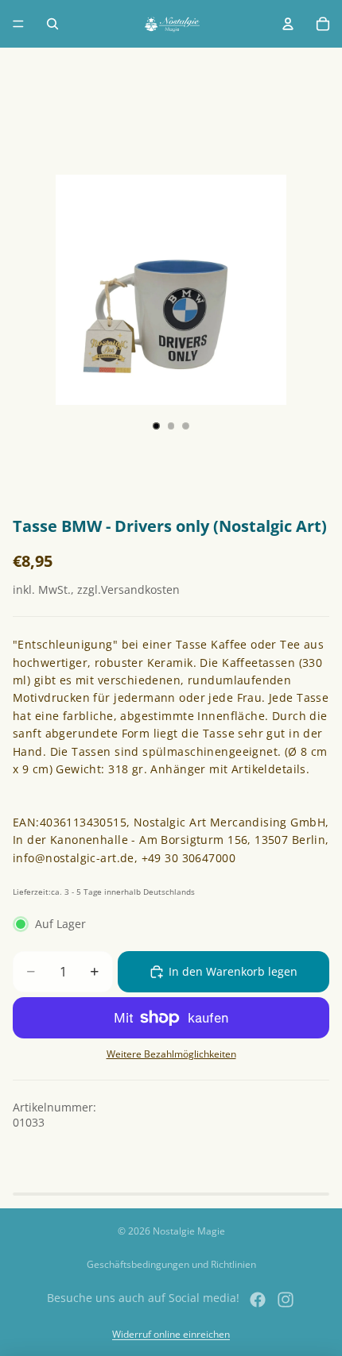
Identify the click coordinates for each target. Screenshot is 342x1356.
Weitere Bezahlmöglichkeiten (171, 1054)
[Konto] (287, 23)
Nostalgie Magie (189, 1231)
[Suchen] (52, 23)
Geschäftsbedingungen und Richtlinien (171, 1264)
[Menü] (18, 24)
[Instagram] (285, 1299)
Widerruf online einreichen (171, 1334)
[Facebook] (257, 1299)
